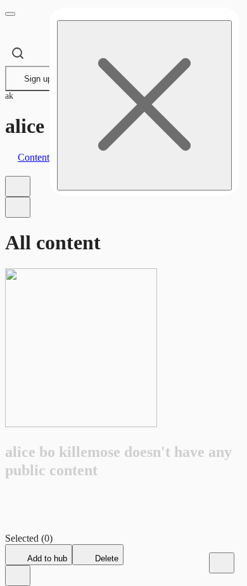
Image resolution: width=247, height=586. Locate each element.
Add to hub (46, 558)
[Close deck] (17, 575)
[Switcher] (17, 207)
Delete (105, 558)
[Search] (17, 53)
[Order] (17, 186)
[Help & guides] (221, 562)
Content (33, 157)
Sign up (38, 79)
